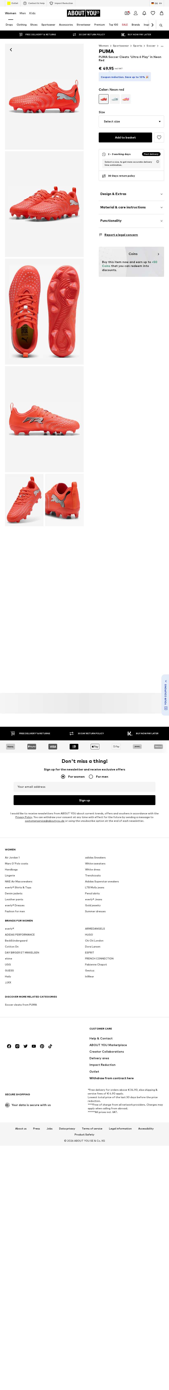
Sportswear (121, 45)
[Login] (135, 13)
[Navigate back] (11, 50)
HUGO (89, 934)
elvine (8, 958)
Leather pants (14, 899)
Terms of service (92, 1128)
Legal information (120, 1128)
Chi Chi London (94, 940)
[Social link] (9, 1046)
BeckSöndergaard (16, 940)
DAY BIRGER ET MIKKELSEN (22, 952)
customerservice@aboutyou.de (45, 820)
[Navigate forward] (152, 25)
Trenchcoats (93, 875)
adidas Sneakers (95, 857)
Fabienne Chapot (96, 964)
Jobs (50, 1128)
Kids (32, 13)
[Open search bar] (159, 25)
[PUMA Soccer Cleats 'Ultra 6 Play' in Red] (44, 204)
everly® (9, 928)
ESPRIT (89, 952)
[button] (131, 121)
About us (21, 1128)
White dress (92, 869)
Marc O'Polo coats (16, 863)
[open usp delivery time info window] (157, 161)
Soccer (151, 45)
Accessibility (146, 1128)
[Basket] (161, 13)
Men (23, 13)
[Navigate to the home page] (27, 1030)
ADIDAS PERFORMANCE (20, 934)
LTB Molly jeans (94, 887)
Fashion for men (15, 911)
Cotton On (12, 946)
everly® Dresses (15, 905)
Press (36, 1128)
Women (10, 13)
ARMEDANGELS (95, 928)
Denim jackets (13, 893)
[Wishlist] (152, 13)
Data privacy (67, 1128)
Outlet (14, 3)
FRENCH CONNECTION (99, 958)
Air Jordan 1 (12, 857)
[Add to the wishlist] (159, 137)
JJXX (8, 982)
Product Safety (84, 1134)
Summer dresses (95, 911)
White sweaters (95, 863)
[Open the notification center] (144, 13)
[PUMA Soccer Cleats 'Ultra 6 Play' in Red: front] (44, 97)
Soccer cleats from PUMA (21, 1004)
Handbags (11, 869)
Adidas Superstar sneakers (102, 881)
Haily (8, 976)
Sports (137, 45)
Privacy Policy (23, 817)
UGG (8, 964)
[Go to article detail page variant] (104, 99)
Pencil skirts (92, 893)
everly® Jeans (93, 899)
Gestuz (89, 970)
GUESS (9, 970)
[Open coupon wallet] (126, 13)
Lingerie (10, 875)
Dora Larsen (92, 946)
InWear (89, 976)
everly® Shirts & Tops (18, 887)
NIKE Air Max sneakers (18, 881)
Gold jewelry (93, 905)
